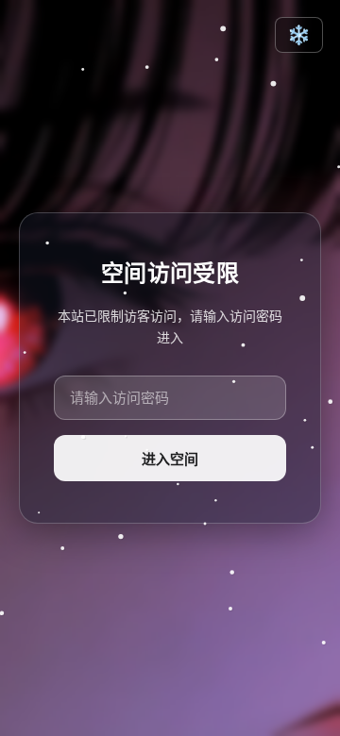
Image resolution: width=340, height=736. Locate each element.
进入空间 (170, 459)
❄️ (299, 35)
